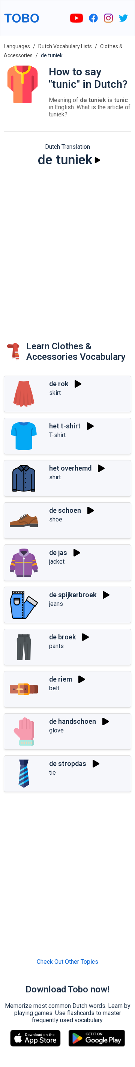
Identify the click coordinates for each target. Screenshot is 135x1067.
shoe (55, 519)
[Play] (97, 160)
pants (56, 646)
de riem (60, 679)
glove (56, 730)
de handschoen (72, 721)
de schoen (65, 510)
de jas (58, 552)
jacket (56, 561)
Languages (17, 46)
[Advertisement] (67, 247)
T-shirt (57, 435)
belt (54, 688)
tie (52, 772)
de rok (58, 384)
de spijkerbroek (72, 595)
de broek (62, 637)
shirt (55, 477)
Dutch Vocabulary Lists (65, 46)
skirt (55, 392)
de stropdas (67, 763)
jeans (56, 603)
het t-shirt (65, 426)
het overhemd (70, 468)
